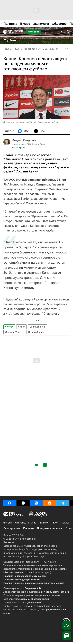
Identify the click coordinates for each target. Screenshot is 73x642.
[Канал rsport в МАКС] (9, 503)
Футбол (9, 326)
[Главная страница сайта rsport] (20, 32)
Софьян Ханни (36, 332)
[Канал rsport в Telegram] (62, 503)
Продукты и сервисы (49, 528)
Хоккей (65, 522)
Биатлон (44, 522)
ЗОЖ (55, 522)
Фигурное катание (25, 522)
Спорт (21, 326)
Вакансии (8, 542)
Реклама (28, 528)
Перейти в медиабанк (48, 122)
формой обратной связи (35, 599)
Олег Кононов (37, 326)
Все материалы (19, 147)
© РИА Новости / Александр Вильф (19, 122)
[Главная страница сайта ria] (4, 32)
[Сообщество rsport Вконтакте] (36, 503)
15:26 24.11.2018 (12, 48)
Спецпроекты (11, 528)
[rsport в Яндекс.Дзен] (23, 503)
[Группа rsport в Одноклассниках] (49, 503)
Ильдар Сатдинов (24, 140)
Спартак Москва (14, 332)
